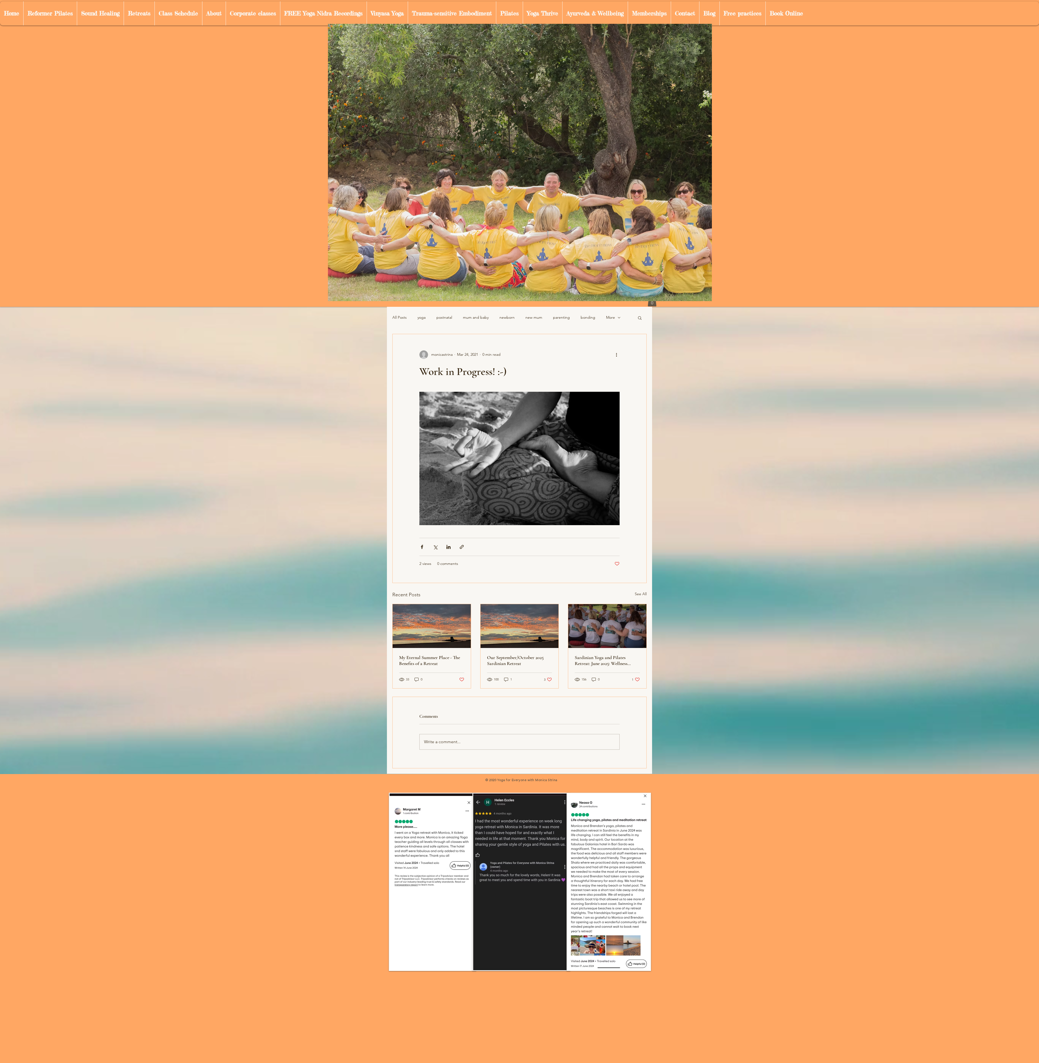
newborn (507, 317)
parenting (561, 317)
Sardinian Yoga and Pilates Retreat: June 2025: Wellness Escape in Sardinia (601, 660)
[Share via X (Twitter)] (435, 546)
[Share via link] (461, 546)
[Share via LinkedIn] (448, 546)
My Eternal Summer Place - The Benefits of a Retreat (429, 660)
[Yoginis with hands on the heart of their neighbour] (607, 626)
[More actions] (616, 354)
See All (641, 593)
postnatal (444, 317)
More (610, 317)
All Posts (399, 317)
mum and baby (476, 317)
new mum (533, 317)
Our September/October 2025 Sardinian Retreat (515, 660)
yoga (421, 317)
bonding (588, 317)
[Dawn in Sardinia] (520, 626)
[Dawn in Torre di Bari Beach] (432, 626)
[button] (639, 317)
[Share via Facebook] (422, 546)
